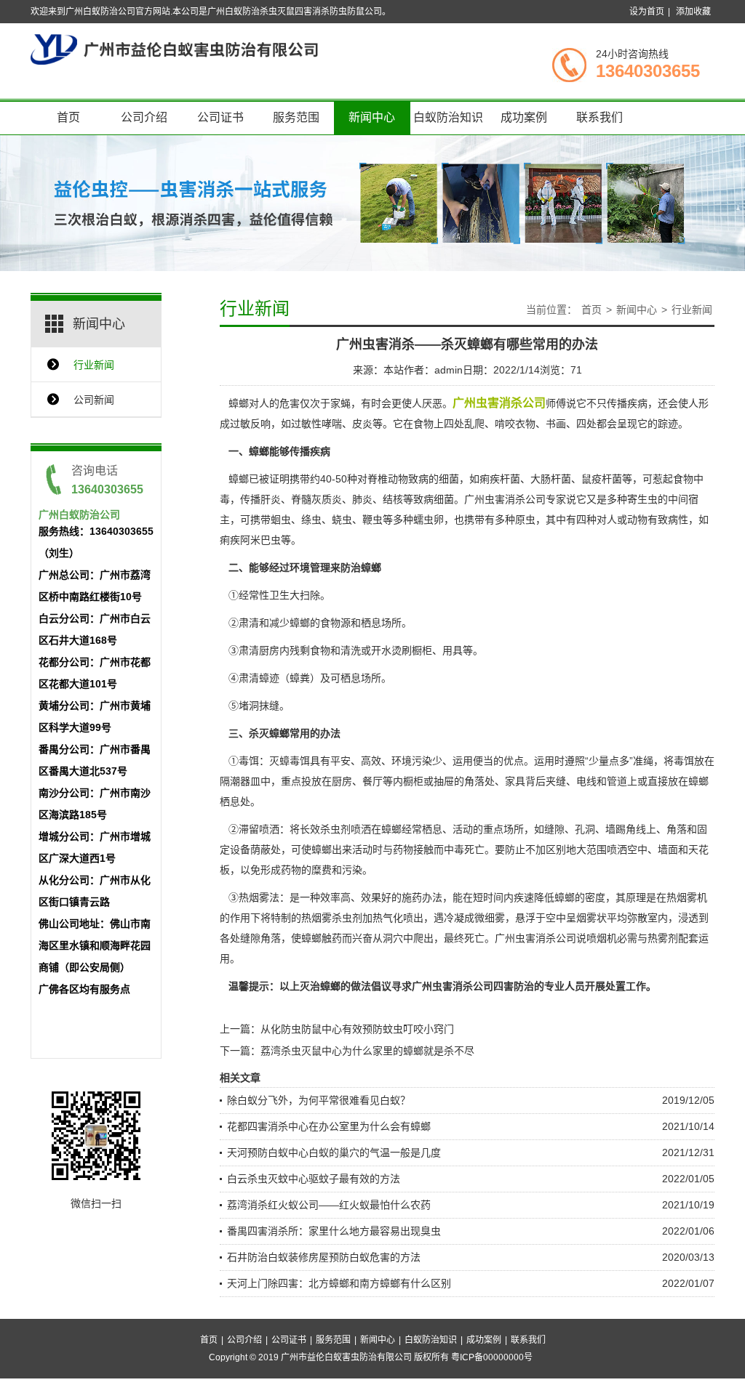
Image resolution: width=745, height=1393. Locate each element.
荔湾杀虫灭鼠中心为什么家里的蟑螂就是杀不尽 (367, 1051)
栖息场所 (381, 623)
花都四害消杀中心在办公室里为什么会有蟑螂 (329, 1126)
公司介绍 (144, 117)
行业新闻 (93, 365)
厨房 (342, 781)
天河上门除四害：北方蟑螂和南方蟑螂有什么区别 (339, 1283)
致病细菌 (433, 499)
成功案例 (524, 117)
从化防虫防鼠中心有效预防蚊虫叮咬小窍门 (357, 1029)
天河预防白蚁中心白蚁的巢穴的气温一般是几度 (334, 1152)
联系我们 (599, 117)
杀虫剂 (335, 829)
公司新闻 (93, 399)
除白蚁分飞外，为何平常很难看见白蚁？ (318, 1100)
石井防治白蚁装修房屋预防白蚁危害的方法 (324, 1257)
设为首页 (646, 12)
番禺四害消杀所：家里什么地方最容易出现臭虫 (334, 1231)
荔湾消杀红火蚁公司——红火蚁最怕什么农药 (329, 1205)
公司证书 (220, 117)
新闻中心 (371, 117)
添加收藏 (693, 12)
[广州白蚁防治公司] (174, 48)
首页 (68, 117)
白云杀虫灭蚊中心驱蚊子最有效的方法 (313, 1178)
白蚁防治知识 (448, 117)
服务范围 (296, 117)
